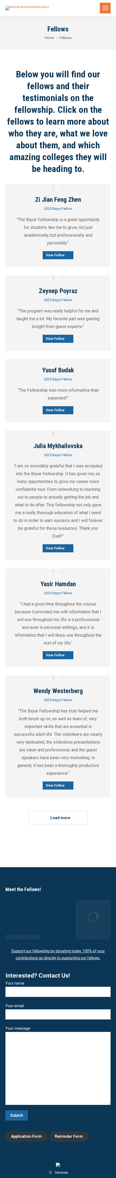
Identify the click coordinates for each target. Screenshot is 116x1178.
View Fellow (55, 255)
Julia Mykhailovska (58, 446)
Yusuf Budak (58, 370)
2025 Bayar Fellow (58, 209)
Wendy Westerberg (58, 691)
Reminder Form (69, 1136)
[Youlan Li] (93, 937)
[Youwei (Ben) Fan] (58, 937)
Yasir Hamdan (58, 584)
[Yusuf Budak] (93, 917)
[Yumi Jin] (22, 937)
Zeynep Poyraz (58, 291)
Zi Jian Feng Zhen (58, 199)
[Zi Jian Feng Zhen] (22, 902)
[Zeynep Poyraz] (58, 902)
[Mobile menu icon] (105, 8)
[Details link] (58, 186)
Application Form (26, 1136)
